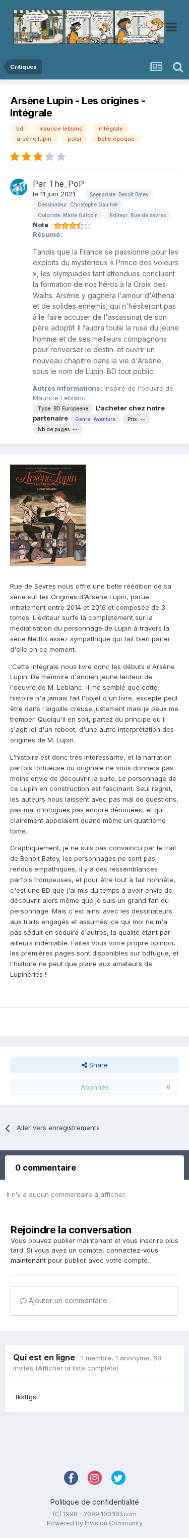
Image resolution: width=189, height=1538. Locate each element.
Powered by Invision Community (95, 1523)
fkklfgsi (26, 1397)
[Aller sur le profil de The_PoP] (18, 187)
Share (97, 1065)
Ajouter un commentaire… (70, 1300)
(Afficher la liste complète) (76, 1368)
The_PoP (66, 184)
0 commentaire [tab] (45, 1167)
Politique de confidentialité (94, 1502)
